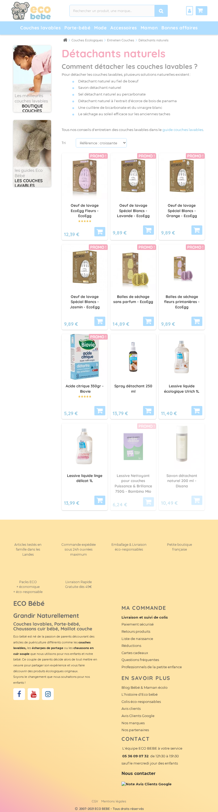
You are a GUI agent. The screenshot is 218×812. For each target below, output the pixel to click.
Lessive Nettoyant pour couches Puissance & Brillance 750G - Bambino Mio (133, 483)
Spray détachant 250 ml (133, 389)
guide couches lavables (182, 130)
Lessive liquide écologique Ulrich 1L (181, 389)
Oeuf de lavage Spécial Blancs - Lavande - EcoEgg (133, 210)
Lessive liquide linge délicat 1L (84, 478)
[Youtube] (33, 694)
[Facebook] (19, 694)
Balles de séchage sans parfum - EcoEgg (133, 299)
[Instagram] (48, 694)
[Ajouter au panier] (99, 231)
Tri (64, 143)
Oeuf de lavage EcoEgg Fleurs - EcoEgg (85, 210)
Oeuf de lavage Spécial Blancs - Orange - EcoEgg (181, 210)
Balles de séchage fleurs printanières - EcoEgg (182, 302)
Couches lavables (40, 27)
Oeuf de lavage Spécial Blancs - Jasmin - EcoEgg (85, 302)
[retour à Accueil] (65, 39)
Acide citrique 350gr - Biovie (85, 389)
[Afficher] (148, 502)
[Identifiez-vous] (189, 10)
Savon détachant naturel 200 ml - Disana (181, 481)
